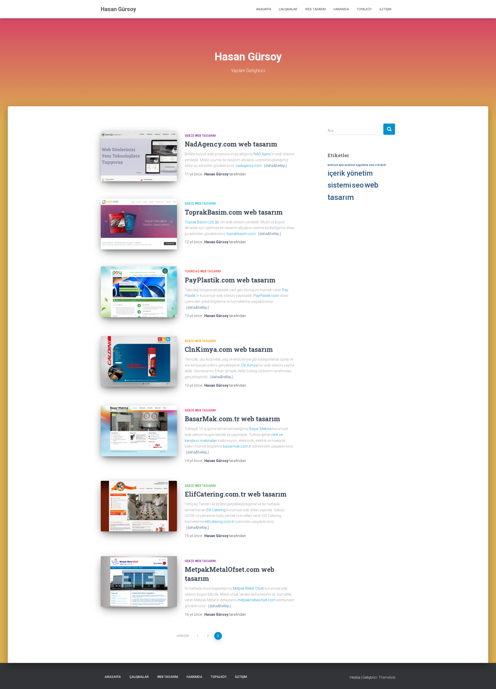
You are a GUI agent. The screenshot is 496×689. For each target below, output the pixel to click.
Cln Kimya (249, 365)
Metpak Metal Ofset (248, 588)
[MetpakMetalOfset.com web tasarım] (139, 581)
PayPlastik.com (266, 296)
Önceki (183, 636)
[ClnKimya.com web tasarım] (139, 361)
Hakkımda (341, 9)
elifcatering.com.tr (219, 522)
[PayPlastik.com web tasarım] (139, 291)
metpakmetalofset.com (256, 600)
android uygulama (356, 165)
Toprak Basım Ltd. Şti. (202, 222)
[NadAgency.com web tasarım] (139, 156)
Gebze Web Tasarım (200, 135)
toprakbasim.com (241, 234)
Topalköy (364, 9)
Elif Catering (216, 510)
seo (358, 185)
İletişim (385, 9)
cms (371, 165)
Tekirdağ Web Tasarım (203, 271)
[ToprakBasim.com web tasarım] (139, 224)
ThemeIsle (386, 677)
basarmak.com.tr (237, 446)
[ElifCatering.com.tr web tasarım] (139, 506)
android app (336, 165)
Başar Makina (260, 429)
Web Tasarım (315, 9)
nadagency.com (249, 166)
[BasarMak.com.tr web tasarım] (139, 431)
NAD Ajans (262, 154)
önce (194, 174)
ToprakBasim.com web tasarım (234, 212)
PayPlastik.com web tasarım (230, 280)
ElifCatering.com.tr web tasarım (235, 494)
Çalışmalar (288, 9)
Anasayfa (263, 9)
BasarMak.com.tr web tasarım (232, 419)
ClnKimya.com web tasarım (229, 349)
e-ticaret (380, 165)
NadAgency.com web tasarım (231, 144)
